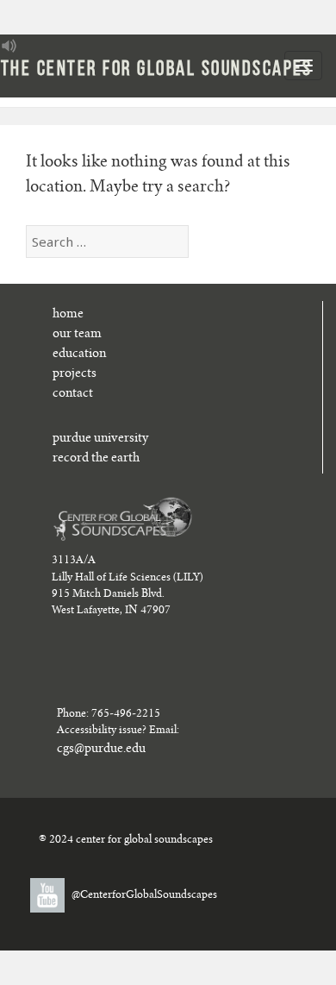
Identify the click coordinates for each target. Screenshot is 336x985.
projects (74, 374)
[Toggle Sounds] (9, 45)
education (79, 354)
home (68, 315)
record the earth (96, 459)
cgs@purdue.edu (101, 749)
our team (77, 335)
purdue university (100, 439)
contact (73, 394)
